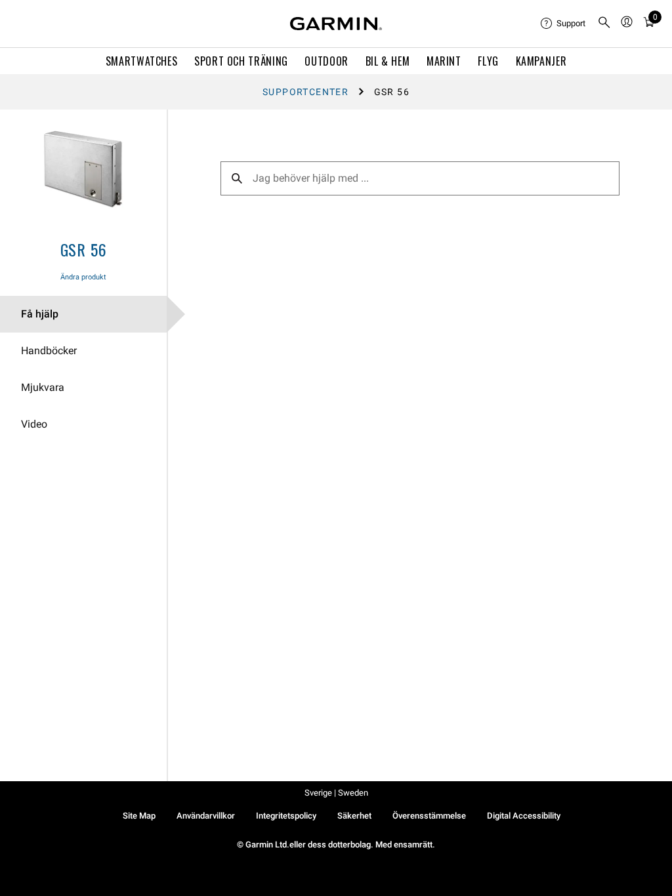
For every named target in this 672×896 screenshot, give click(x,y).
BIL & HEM (388, 61)
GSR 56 (83, 249)
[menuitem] (564, 23)
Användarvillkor (206, 816)
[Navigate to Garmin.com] (336, 23)
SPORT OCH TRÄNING (241, 61)
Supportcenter (305, 92)
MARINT (444, 61)
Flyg (488, 61)
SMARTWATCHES (142, 61)
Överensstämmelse (429, 816)
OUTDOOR (326, 61)
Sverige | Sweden (336, 793)
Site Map (139, 816)
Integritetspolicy (286, 816)
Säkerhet (354, 816)
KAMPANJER (541, 61)
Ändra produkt (83, 277)
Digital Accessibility (523, 816)
